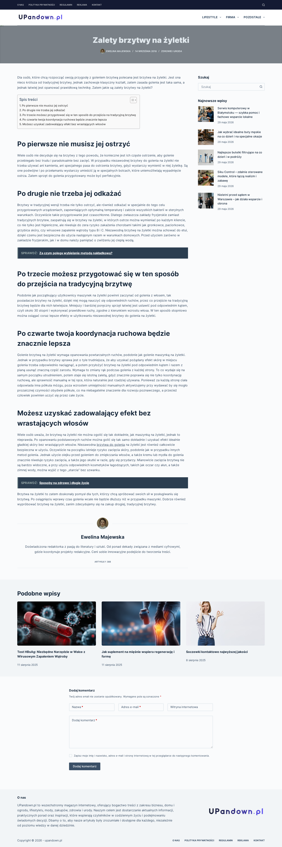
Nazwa (77, 707)
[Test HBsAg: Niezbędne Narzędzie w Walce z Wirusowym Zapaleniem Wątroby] (56, 623)
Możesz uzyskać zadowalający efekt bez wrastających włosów (64, 124)
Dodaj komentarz (84, 720)
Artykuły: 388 (103, 561)
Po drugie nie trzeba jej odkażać (43, 110)
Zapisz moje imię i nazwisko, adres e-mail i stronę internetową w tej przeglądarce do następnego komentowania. (141, 755)
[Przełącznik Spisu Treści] (131, 100)
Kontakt (97, 4)
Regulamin (66, 4)
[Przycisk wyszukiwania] (260, 86)
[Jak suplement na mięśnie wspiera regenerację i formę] (141, 623)
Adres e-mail (131, 707)
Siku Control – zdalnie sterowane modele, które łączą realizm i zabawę (240, 176)
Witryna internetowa (184, 707)
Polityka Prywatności (42, 4)
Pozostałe (252, 17)
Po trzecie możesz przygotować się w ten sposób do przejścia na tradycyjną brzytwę (79, 115)
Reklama (82, 4)
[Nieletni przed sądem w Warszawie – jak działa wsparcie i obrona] (206, 200)
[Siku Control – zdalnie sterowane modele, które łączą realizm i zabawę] (206, 178)
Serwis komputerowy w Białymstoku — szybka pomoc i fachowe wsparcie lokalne (239, 113)
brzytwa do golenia (111, 445)
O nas (20, 4)
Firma (230, 17)
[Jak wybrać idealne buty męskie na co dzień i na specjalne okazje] (206, 137)
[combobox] (227, 87)
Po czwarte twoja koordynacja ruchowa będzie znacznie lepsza (64, 119)
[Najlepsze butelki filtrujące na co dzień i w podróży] (206, 157)
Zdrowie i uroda (171, 51)
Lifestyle (210, 17)
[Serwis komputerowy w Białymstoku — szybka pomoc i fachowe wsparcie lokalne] (206, 114)
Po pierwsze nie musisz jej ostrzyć (45, 105)
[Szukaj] (263, 5)
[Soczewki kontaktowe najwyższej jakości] (225, 623)
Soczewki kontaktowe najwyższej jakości (217, 652)
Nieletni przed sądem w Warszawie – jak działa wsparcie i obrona (240, 199)
